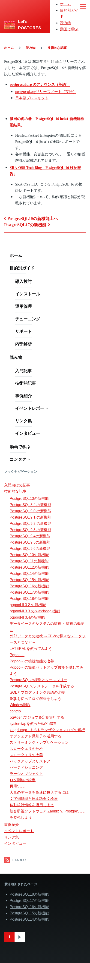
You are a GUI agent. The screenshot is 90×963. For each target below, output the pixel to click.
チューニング (27, 319)
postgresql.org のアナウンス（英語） (40, 84)
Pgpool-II (17, 655)
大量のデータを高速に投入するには (39, 792)
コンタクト (20, 459)
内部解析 (23, 344)
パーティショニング (26, 767)
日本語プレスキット (31, 97)
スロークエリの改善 (26, 755)
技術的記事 (25, 383)
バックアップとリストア (30, 761)
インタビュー (27, 433)
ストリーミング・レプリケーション (39, 742)
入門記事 (23, 371)
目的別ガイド (22, 268)
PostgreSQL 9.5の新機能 (30, 542)
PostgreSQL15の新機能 (28, 218)
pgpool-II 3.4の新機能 (27, 617)
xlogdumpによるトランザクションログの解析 (47, 730)
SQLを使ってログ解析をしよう (35, 699)
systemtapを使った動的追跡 (33, 724)
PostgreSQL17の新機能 (25, 225)
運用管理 (23, 306)
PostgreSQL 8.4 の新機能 (30, 505)
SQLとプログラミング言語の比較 (37, 692)
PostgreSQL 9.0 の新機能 (30, 511)
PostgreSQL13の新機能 (29, 498)
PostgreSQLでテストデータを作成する (42, 686)
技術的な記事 (57, 48)
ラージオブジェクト (26, 774)
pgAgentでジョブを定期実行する (37, 717)
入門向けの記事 (17, 485)
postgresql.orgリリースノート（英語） (45, 91)
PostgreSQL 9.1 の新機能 (30, 517)
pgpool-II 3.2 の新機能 (28, 605)
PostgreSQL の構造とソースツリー (38, 680)
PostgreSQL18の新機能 (29, 599)
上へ (54, 218)
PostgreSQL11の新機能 (29, 561)
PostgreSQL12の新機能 (29, 567)
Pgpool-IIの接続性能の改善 (32, 661)
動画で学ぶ (69, 29)
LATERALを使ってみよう (31, 649)
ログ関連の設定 (23, 780)
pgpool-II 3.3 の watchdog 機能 (35, 611)
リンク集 (23, 421)
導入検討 (23, 281)
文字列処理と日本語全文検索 (34, 799)
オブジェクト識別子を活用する (35, 736)
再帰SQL (17, 786)
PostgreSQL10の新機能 (29, 555)
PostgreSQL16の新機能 (29, 586)
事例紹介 (23, 396)
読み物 (65, 23)
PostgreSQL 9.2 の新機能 (30, 524)
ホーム (65, 4)
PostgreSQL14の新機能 (29, 574)
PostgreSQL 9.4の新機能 (30, 536)
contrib (15, 711)
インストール (27, 294)
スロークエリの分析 (26, 749)
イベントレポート (31, 408)
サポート (23, 331)
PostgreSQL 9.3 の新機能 (30, 530)
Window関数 (20, 705)
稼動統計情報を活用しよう (32, 805)
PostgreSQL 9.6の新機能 (30, 549)
